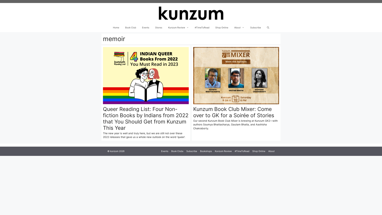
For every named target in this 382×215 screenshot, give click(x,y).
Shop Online (221, 27)
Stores (158, 27)
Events (145, 27)
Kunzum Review (176, 27)
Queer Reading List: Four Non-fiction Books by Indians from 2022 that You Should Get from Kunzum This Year (145, 118)
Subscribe (255, 27)
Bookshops (206, 151)
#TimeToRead (202, 27)
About (237, 27)
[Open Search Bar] (268, 27)
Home (116, 27)
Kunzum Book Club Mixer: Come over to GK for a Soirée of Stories (233, 112)
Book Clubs (177, 151)
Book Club (130, 27)
